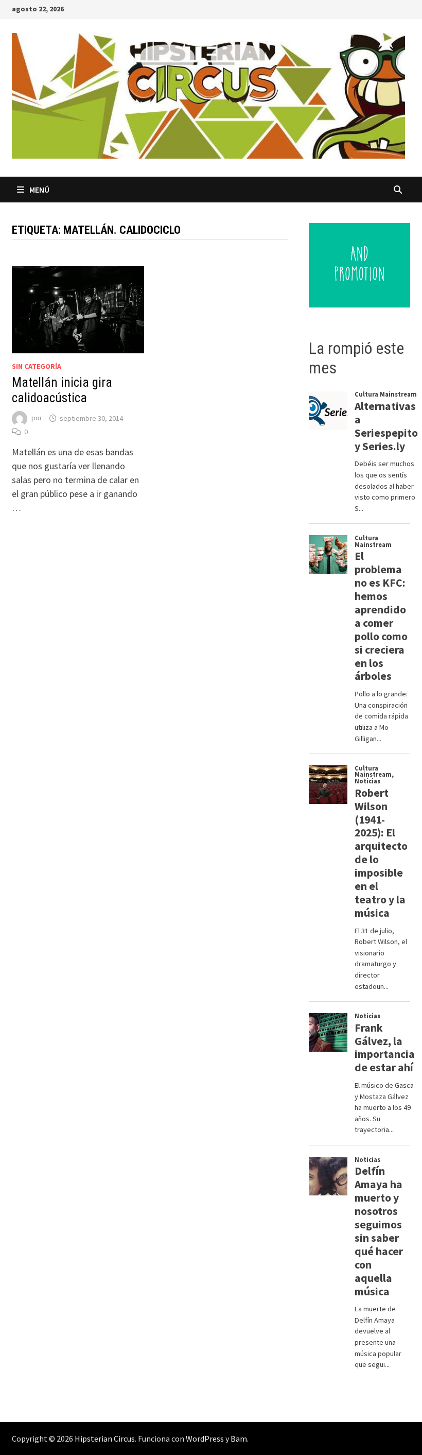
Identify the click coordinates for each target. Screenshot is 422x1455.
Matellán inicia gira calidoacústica (62, 390)
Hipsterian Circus (105, 1438)
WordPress (205, 1438)
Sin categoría (36, 366)
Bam (239, 1438)
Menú (39, 189)
